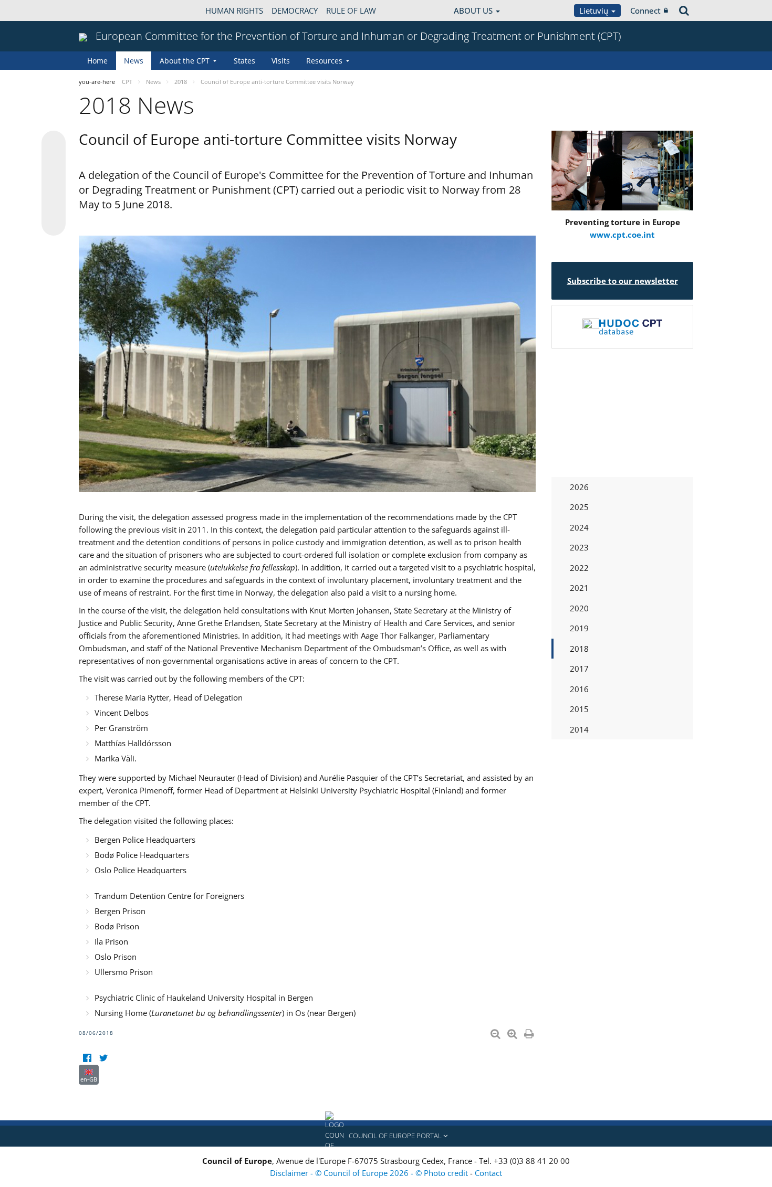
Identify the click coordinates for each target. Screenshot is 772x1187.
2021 (579, 587)
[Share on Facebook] (53, 184)
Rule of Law (351, 10)
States (244, 61)
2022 (579, 568)
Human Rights (234, 10)
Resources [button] (324, 61)
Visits (281, 61)
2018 (579, 648)
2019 (579, 628)
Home (97, 61)
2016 (579, 689)
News (133, 61)
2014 (579, 729)
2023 (579, 547)
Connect (645, 10)
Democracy (295, 10)
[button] (386, 1136)
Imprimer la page (530, 1031)
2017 (579, 668)
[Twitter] (103, 1058)
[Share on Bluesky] (53, 144)
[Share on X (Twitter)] (53, 164)
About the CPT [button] (185, 61)
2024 (579, 527)
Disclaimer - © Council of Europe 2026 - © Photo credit (370, 1173)
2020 (579, 608)
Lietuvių (594, 10)
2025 (579, 507)
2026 (579, 487)
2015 (579, 709)
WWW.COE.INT (105, 10)
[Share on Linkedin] (53, 203)
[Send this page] (53, 223)
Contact (488, 1173)
